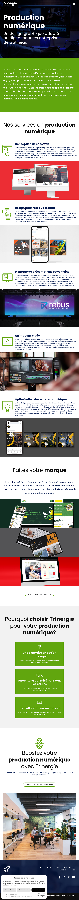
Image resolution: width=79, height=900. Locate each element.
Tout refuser (9, 890)
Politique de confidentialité (10, 894)
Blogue (72, 867)
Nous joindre (70, 870)
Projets (65, 867)
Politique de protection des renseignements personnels (17, 896)
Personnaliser (23, 890)
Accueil (43, 867)
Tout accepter (38, 890)
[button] (74, 3)
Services (57, 867)
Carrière (61, 870)
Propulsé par (41, 894)
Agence (50, 867)
